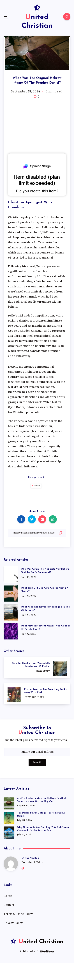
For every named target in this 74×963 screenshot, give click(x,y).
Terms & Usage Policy (18, 914)
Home (8, 895)
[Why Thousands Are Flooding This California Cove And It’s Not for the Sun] (9, 832)
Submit (37, 762)
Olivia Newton (30, 858)
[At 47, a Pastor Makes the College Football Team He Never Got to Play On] (9, 803)
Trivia (37, 486)
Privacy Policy (13, 923)
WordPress (47, 951)
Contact (9, 904)
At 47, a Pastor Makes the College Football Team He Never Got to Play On (42, 799)
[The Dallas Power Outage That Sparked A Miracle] (9, 817)
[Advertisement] (37, 126)
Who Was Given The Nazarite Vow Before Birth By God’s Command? (45, 571)
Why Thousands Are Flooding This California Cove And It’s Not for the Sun (43, 829)
